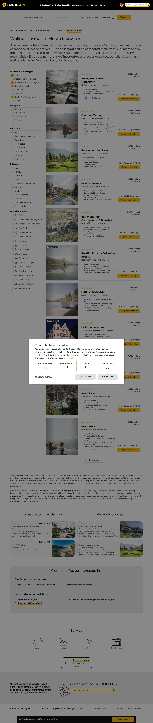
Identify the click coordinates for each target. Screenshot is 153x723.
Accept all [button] (107, 377)
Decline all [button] (85, 377)
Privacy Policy (69, 358)
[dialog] (76, 361)
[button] (43, 376)
